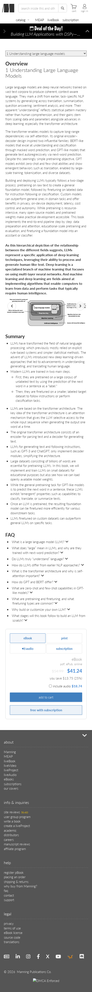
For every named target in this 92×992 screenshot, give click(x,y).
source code (12, 937)
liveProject (11, 770)
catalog (20, 20)
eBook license (13, 932)
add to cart (46, 697)
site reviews (16, 812)
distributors (11, 835)
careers (9, 839)
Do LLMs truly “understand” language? (38, 559)
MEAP (39, 20)
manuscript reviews (17, 844)
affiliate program (15, 848)
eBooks (9, 779)
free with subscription (46, 710)
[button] (4, 31)
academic (10, 830)
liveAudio (10, 774)
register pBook (14, 872)
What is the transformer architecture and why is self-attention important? (47, 573)
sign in (84, 11)
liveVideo (10, 765)
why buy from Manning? (20, 886)
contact (9, 895)
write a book (12, 821)
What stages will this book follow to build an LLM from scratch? (48, 617)
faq (6, 890)
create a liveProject (17, 825)
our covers (11, 788)
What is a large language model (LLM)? (38, 541)
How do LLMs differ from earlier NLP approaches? (46, 565)
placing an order (14, 877)
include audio (67, 686)
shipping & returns (16, 881)
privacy (9, 923)
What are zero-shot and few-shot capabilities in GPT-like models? (48, 590)
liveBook (53, 20)
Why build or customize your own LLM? (39, 609)
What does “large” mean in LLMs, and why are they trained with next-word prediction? (47, 550)
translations (11, 941)
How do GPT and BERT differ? (32, 582)
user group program (17, 816)
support (9, 899)
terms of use (12, 928)
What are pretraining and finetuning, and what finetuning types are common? (43, 600)
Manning (10, 751)
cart (74, 11)
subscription (70, 20)
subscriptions (12, 784)
